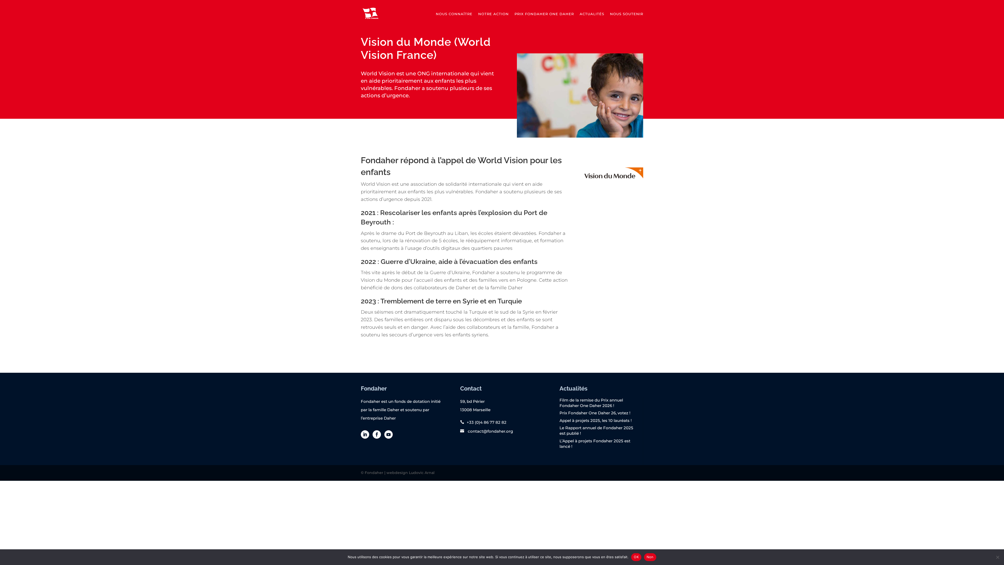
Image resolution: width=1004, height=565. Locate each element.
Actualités (592, 14)
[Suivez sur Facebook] (377, 434)
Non (650, 557)
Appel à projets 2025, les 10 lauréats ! (596, 420)
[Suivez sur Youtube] (388, 434)
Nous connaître (454, 14)
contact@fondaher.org (490, 431)
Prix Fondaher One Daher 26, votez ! (595, 412)
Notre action (493, 14)
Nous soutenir (626, 14)
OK (636, 557)
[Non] (997, 557)
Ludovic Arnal (422, 472)
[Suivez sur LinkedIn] (365, 434)
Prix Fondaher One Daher (544, 14)
